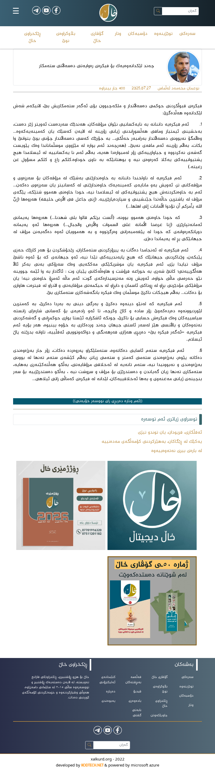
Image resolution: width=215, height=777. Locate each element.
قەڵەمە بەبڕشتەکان (133, 680)
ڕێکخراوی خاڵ (32, 37)
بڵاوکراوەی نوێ (65, 37)
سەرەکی (187, 33)
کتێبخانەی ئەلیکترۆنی (107, 680)
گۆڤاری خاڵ (97, 37)
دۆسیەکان (137, 33)
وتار (118, 33)
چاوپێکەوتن (159, 715)
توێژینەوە (163, 33)
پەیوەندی (108, 701)
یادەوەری (134, 701)
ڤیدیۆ (137, 691)
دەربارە (110, 691)
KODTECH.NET (92, 766)
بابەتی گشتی (136, 713)
